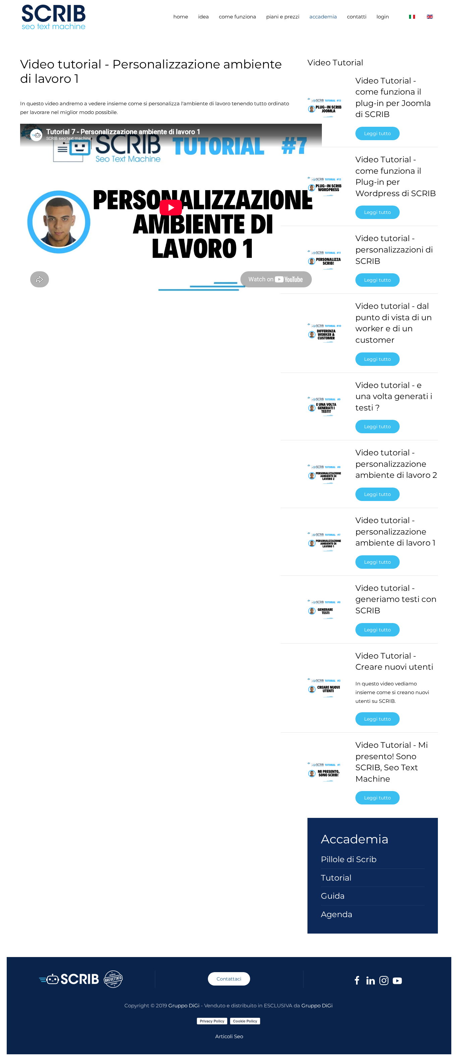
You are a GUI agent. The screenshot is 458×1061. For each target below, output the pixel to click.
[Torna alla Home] (54, 17)
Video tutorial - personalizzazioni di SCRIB (394, 249)
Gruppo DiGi (183, 1005)
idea (203, 16)
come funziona (237, 16)
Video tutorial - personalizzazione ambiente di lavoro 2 (396, 464)
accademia (323, 16)
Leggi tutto (377, 133)
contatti (356, 16)
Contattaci (229, 979)
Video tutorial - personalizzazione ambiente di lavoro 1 (395, 531)
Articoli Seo (229, 1036)
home (180, 16)
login (383, 16)
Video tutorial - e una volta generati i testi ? (393, 396)
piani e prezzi (282, 16)
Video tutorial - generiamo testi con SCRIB (396, 599)
